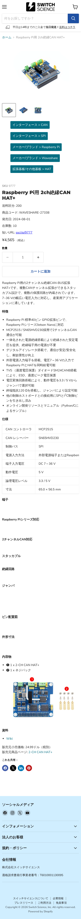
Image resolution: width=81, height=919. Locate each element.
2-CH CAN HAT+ (40, 752)
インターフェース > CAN (30, 125)
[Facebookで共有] (5, 768)
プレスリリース (23, 903)
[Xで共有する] (13, 768)
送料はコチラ (67, 27)
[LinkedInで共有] (21, 768)
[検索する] (73, 18)
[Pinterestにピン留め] (29, 768)
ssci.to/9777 (24, 232)
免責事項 (61, 903)
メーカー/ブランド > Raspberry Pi (36, 147)
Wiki (9, 739)
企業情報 (58, 898)
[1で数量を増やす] (38, 257)
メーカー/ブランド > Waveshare (35, 158)
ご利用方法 (44, 903)
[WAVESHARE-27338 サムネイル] (9, 110)
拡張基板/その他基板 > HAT (31, 169)
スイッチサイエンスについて (30, 898)
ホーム (6, 37)
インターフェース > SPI (29, 136)
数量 (4, 248)
